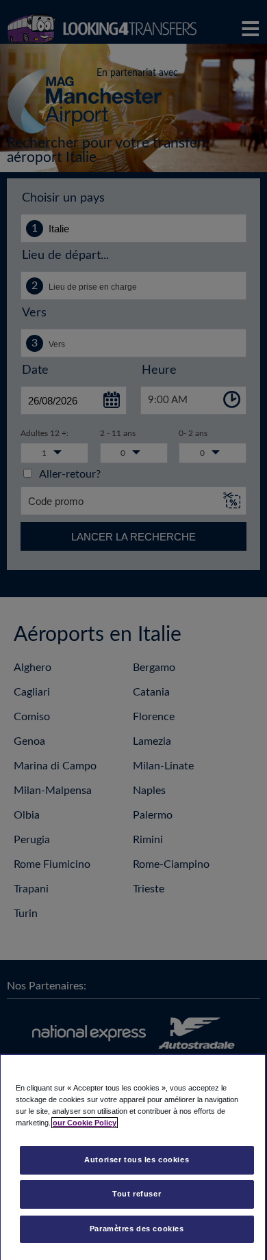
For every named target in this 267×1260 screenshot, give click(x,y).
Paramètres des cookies (137, 1228)
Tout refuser (136, 1194)
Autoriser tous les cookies (136, 1159)
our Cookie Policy (84, 1123)
